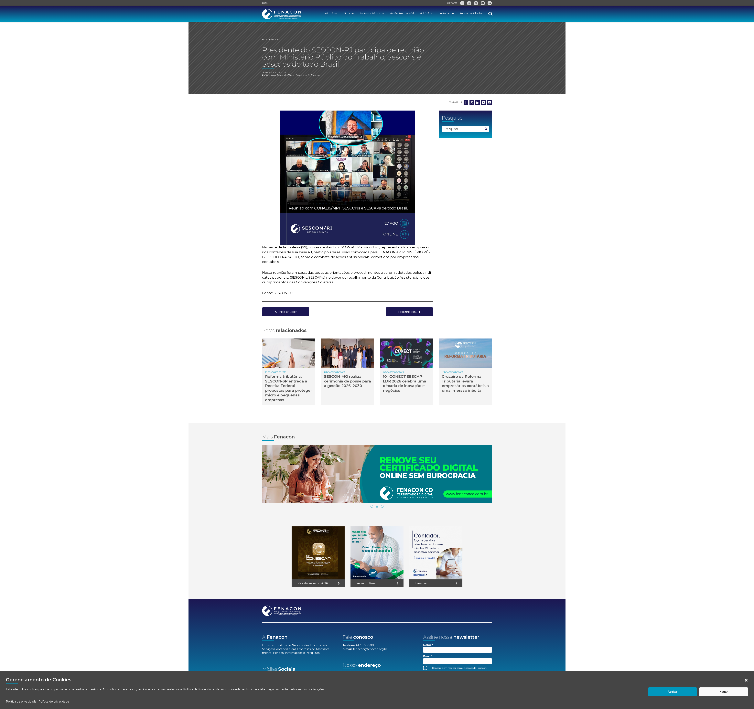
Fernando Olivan (285, 75)
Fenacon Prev (366, 583)
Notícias (349, 13)
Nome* (428, 645)
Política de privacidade (21, 701)
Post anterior (288, 312)
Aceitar (672, 691)
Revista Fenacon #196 (312, 583)
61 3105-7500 (365, 645)
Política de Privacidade (198, 689)
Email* (427, 656)
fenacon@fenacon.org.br (370, 649)
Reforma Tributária (372, 13)
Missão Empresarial (402, 13)
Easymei (421, 583)
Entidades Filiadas (471, 13)
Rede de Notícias (270, 39)
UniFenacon (446, 13)
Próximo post (407, 312)
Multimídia (426, 13)
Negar (723, 691)
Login (265, 3)
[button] (746, 680)
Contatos (452, 3)
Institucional (330, 13)
